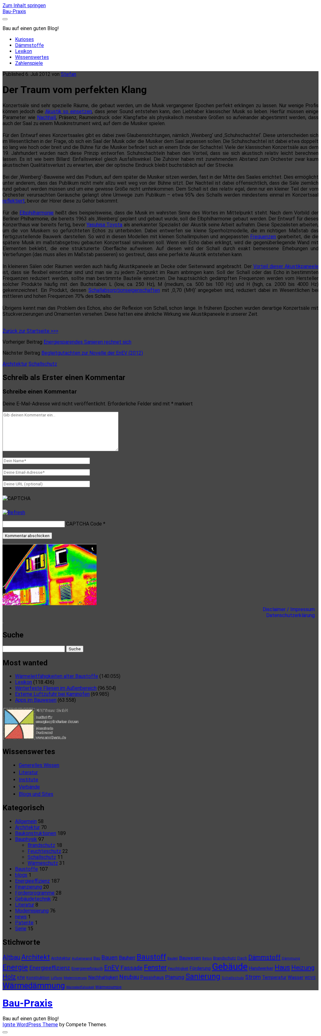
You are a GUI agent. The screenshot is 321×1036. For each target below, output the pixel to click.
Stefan (68, 74)
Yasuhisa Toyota (104, 225)
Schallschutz (43, 364)
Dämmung (291, 958)
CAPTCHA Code (84, 524)
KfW (21, 977)
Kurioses (24, 39)
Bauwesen (190, 958)
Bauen (110, 957)
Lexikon (23, 51)
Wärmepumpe (108, 987)
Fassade (131, 968)
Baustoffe (26, 869)
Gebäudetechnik (33, 899)
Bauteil (172, 958)
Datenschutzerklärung (292, 615)
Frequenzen (263, 237)
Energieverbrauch (87, 968)
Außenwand (82, 958)
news (21, 917)
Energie (15, 967)
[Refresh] (14, 512)
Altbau (11, 957)
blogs (21, 875)
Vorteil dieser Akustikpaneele (285, 266)
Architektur (15, 364)
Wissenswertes (32, 57)
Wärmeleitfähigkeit (80, 987)
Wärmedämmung (34, 985)
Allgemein (26, 821)
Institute (28, 780)
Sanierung (203, 976)
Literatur (28, 772)
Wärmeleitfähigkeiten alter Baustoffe (56, 676)
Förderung (200, 968)
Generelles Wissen (39, 765)
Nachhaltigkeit (103, 977)
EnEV (111, 967)
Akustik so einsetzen (68, 111)
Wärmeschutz (43, 863)
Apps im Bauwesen (35, 700)
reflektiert (14, 201)
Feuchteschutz (44, 851)
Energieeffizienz (32, 881)
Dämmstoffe (29, 45)
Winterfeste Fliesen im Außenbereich (56, 688)
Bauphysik (26, 839)
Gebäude (230, 966)
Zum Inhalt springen (24, 5)
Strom (253, 977)
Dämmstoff (264, 957)
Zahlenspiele (29, 63)
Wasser (295, 977)
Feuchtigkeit (178, 968)
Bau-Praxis (14, 11)
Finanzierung (28, 887)
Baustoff (151, 957)
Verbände (29, 787)
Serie (20, 929)
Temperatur (274, 977)
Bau (96, 958)
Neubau (129, 977)
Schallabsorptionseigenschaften (124, 290)
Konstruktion (38, 977)
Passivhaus (152, 977)
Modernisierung (32, 911)
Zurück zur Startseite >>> (30, 331)
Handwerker (261, 968)
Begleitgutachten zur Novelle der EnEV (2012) (92, 353)
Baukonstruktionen (35, 833)
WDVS (310, 977)
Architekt (35, 957)
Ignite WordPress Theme (30, 1025)
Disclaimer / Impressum (290, 609)
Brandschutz (41, 845)
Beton (207, 958)
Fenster (155, 967)
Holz (9, 976)
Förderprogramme (35, 893)
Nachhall (46, 117)
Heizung (302, 967)
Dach (242, 958)
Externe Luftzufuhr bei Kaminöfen (52, 694)
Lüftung (56, 978)
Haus (282, 967)
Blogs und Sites (36, 794)
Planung (174, 977)
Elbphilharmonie (36, 213)
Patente (24, 923)
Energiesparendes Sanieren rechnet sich (87, 342)
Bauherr (127, 958)
